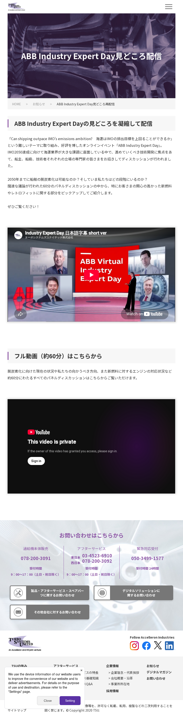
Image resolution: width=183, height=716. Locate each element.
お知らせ (153, 666)
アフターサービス (65, 666)
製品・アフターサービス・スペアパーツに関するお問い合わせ (57, 592)
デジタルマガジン (159, 672)
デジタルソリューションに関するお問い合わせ (141, 592)
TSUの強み (19, 666)
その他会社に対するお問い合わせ (57, 612)
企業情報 (112, 666)
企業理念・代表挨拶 (125, 672)
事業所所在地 (120, 684)
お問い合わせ (156, 678)
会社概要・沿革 (122, 678)
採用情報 (112, 691)
